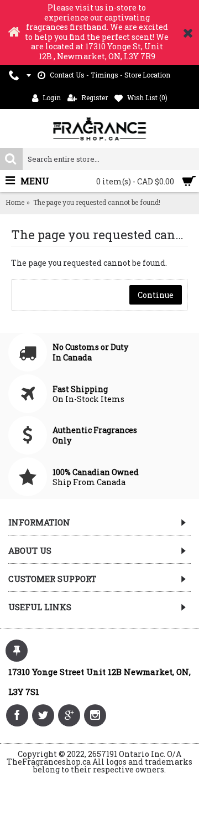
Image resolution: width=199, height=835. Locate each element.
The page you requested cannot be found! (96, 202)
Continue (156, 295)
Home (15, 202)
